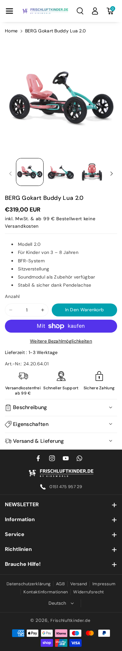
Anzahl (12, 296)
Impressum (103, 584)
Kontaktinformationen (45, 592)
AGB (60, 584)
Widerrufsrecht (88, 592)
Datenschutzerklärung (28, 584)
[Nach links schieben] (10, 173)
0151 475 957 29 (65, 486)
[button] (9, 11)
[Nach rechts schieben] (111, 173)
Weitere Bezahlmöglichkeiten (61, 341)
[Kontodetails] (95, 11)
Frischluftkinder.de (70, 620)
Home (11, 31)
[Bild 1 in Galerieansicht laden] (30, 172)
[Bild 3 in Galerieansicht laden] (92, 172)
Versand (78, 584)
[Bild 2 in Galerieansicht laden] (61, 172)
